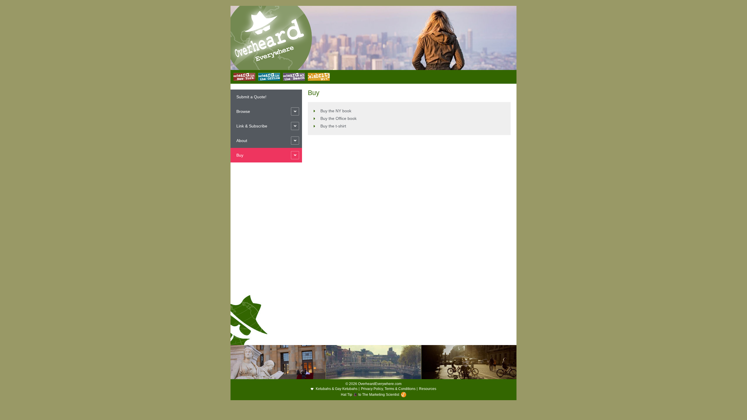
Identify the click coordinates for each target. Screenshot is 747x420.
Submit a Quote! (251, 96)
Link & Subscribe (251, 126)
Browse (243, 111)
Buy (239, 155)
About (241, 140)
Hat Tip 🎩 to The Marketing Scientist (370, 395)
